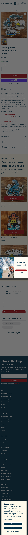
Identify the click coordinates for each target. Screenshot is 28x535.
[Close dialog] (27, 257)
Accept (13, 524)
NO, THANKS (21, 272)
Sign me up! (21, 270)
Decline (13, 528)
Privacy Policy (8, 519)
